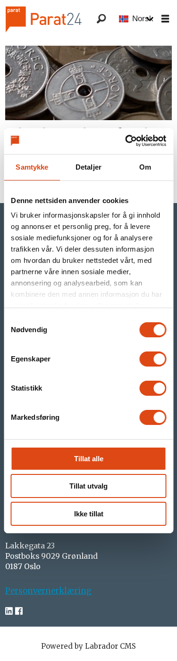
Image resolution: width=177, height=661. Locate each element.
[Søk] (101, 19)
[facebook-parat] (19, 611)
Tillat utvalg (88, 486)
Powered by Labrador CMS (88, 646)
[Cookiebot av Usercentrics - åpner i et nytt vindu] (126, 141)
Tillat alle (88, 459)
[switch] (152, 359)
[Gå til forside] (56, 18)
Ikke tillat (88, 514)
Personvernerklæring (48, 591)
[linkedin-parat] (9, 611)
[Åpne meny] (165, 19)
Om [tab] (145, 167)
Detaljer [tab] (88, 167)
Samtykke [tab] (32, 167)
